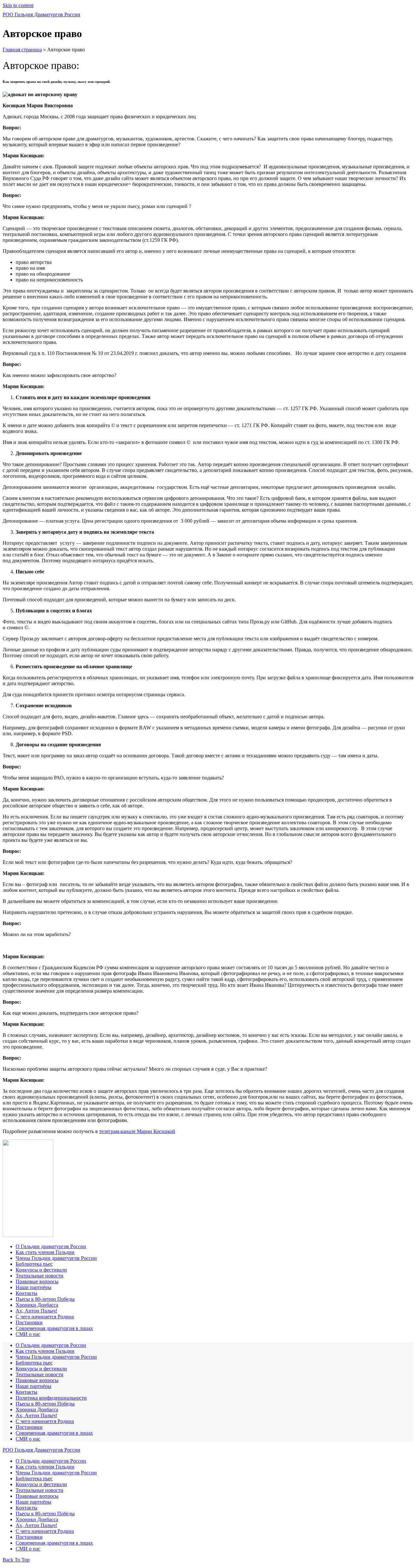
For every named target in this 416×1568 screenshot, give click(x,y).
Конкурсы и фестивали (41, 1270)
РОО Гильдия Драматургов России (41, 14)
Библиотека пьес (34, 1264)
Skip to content (18, 5)
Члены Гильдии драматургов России (56, 1258)
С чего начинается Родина (45, 1316)
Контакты (26, 1293)
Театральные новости (39, 1275)
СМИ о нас (28, 1334)
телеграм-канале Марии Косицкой (137, 1131)
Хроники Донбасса (37, 1305)
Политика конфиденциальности (51, 1398)
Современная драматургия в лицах (54, 1328)
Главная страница (22, 49)
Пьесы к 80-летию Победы (45, 1299)
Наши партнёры (33, 1287)
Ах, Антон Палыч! (36, 1310)
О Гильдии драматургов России (51, 1246)
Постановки (29, 1322)
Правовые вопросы (37, 1281)
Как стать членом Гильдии (45, 1252)
